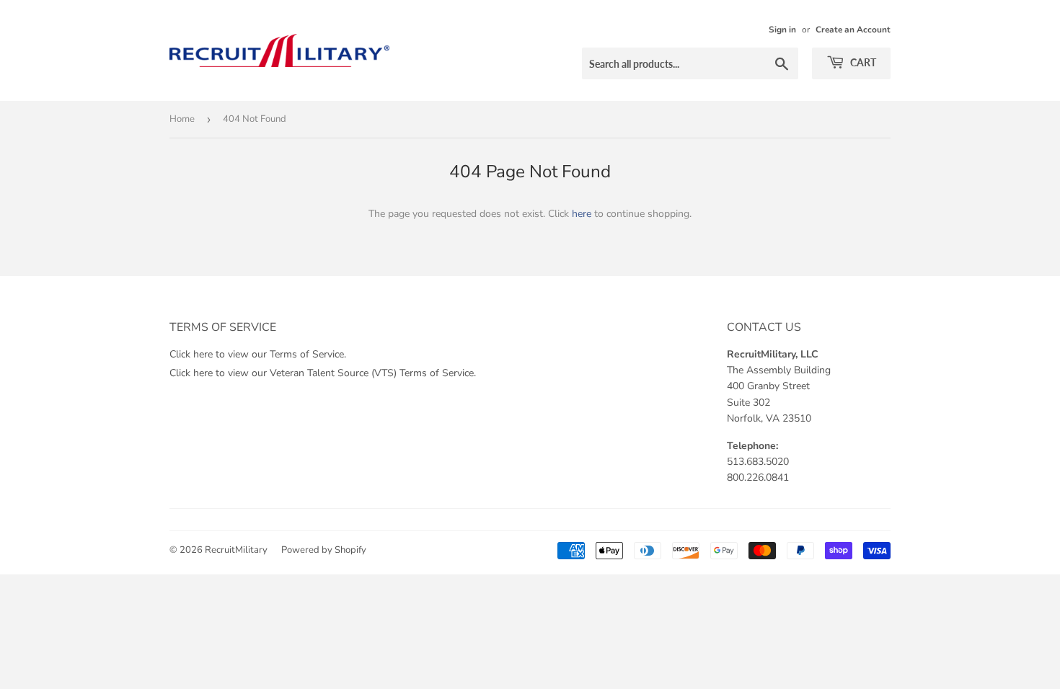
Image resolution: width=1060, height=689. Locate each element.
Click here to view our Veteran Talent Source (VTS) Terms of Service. (322, 373)
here (581, 214)
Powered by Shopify (323, 549)
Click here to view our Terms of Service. (257, 354)
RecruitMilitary (236, 549)
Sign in (782, 29)
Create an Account (853, 29)
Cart (862, 62)
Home (182, 118)
